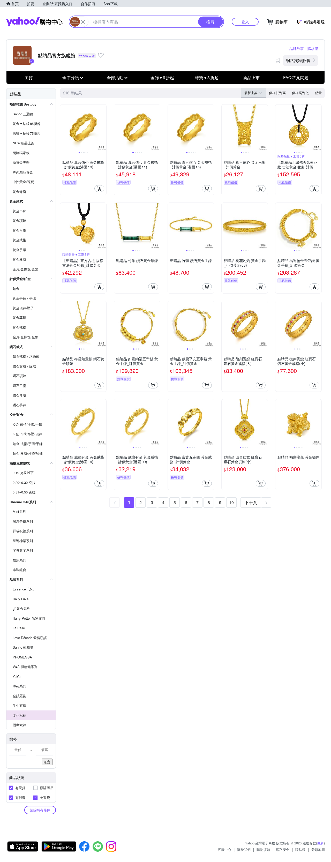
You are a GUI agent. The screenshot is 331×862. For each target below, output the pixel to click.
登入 (245, 21)
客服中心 (224, 849)
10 (231, 502)
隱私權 (300, 849)
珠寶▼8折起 (207, 77)
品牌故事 (296, 48)
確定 (47, 761)
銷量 (318, 92)
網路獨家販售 (298, 60)
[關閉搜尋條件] (83, 22)
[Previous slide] (63, 127)
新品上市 (251, 77)
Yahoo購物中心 (34, 22)
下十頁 (251, 502)
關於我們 (244, 849)
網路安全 (282, 849)
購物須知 (263, 849)
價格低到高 (277, 92)
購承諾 (312, 48)
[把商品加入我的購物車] (99, 188)
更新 (320, 843)
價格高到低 (300, 92)
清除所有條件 (40, 809)
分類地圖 (318, 849)
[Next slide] (103, 127)
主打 (29, 77)
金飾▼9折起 (162, 77)
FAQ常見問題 (296, 77)
